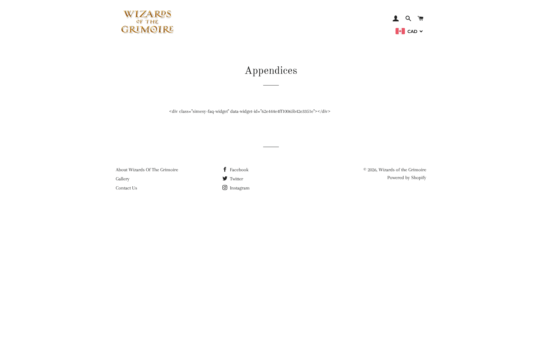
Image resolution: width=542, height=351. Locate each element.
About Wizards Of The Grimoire (147, 170)
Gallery (123, 179)
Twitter (236, 179)
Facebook (238, 170)
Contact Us (126, 188)
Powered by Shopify (406, 177)
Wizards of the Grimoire (402, 170)
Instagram (239, 188)
